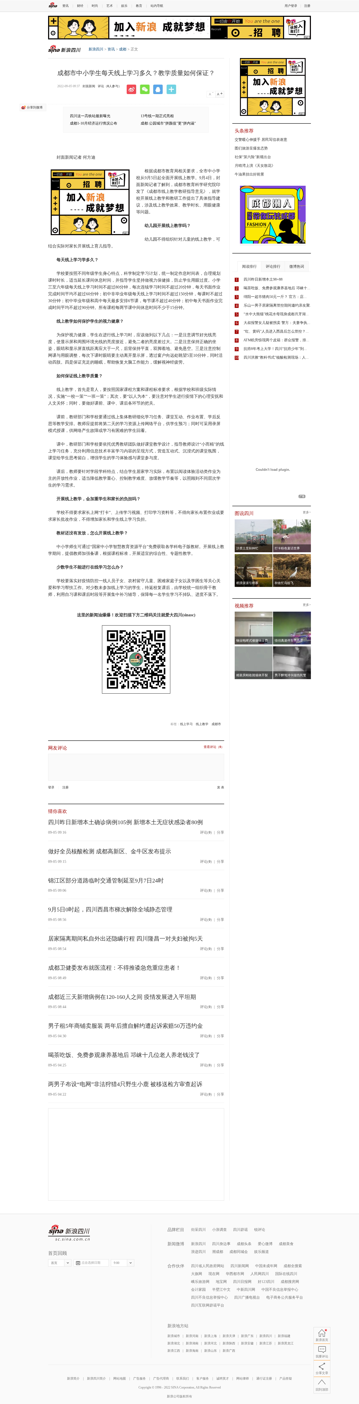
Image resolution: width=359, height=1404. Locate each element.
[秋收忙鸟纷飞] (292, 556)
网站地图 (119, 1378)
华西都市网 (235, 1274)
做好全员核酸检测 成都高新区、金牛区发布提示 (109, 851)
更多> (307, 512)
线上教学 (202, 724)
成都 (122, 49)
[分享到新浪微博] (133, 89)
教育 (139, 6)
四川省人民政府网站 (207, 1266)
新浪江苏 (265, 1343)
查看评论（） (214, 747)
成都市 (216, 724)
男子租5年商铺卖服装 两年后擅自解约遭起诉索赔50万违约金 (125, 1026)
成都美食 (286, 1244)
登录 (51, 787)
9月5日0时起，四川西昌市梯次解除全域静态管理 (110, 909)
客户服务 (202, 1378)
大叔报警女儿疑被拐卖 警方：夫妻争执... (277, 323)
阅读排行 (249, 267)
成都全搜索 (293, 1266)
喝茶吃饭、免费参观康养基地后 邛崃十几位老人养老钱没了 (124, 1055)
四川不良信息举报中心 (209, 1297)
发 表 (220, 787)
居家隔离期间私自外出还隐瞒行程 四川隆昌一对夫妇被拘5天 (125, 938)
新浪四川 (64, 49)
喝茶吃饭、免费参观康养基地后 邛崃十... (277, 288)
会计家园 (198, 1290)
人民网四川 (259, 1274)
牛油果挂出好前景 (249, 174)
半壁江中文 (221, 1290)
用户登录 (291, 6)
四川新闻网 (239, 1266)
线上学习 (186, 724)
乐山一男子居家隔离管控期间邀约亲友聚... (278, 305)
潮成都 (217, 1252)
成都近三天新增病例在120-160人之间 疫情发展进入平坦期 (122, 997)
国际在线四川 (286, 1274)
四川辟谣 (240, 1230)
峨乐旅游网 (200, 1282)
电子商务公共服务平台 (284, 1297)
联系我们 (182, 1378)
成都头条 (244, 1244)
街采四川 (198, 1230)
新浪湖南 (192, 1343)
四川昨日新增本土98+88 (263, 279)
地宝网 (221, 1282)
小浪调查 (219, 1230)
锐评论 (259, 1230)
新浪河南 (192, 1336)
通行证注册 (264, 1378)
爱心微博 (265, 1244)
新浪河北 (210, 1343)
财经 (80, 6)
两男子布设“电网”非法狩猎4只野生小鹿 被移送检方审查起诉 (125, 1084)
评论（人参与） (109, 86)
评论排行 (273, 267)
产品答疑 (285, 1378)
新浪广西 (229, 1351)
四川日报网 (242, 1282)
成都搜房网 (290, 1282)
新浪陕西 (229, 1343)
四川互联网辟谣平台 (207, 1305)
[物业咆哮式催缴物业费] (268, 613)
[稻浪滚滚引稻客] (254, 556)
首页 (54, 1263)
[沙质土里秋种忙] (254, 521)
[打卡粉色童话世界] (292, 521)
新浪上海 (210, 1336)
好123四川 (266, 1282)
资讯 (65, 6)
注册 (307, 6)
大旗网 (196, 1274)
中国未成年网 (266, 1266)
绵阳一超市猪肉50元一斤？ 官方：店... (275, 297)
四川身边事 (221, 1244)
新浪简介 (73, 1378)
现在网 (213, 1274)
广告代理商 (161, 1378)
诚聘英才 (222, 1378)
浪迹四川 (198, 1252)
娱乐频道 (261, 1252)
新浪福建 (284, 1336)
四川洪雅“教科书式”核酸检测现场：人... (276, 357)
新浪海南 (192, 1351)
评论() (206, 832)
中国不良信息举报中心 (279, 1290)
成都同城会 (238, 1252)
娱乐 (124, 6)
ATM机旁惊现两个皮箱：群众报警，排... (276, 340)
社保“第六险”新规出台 (253, 157)
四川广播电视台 (247, 1297)
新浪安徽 (247, 1343)
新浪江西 (173, 1351)
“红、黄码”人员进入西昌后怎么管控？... (276, 331)
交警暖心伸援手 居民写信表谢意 (261, 140)
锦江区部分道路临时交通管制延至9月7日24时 (106, 880)
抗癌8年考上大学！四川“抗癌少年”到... (275, 349)
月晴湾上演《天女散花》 (255, 166)
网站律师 (242, 1378)
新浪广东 (247, 1336)
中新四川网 (246, 1290)
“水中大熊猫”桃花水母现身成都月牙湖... (276, 314)
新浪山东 (210, 1351)
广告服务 (139, 1378)
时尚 (95, 6)
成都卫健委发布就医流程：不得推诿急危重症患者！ (114, 967)
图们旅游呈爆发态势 (251, 148)
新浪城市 (173, 1336)
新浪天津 (229, 1336)
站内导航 (157, 6)
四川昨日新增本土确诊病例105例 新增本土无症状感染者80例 (125, 822)
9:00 (116, 1263)
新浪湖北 (173, 1343)
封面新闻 (89, 86)
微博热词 (296, 267)
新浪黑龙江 (286, 1343)
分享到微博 (35, 107)
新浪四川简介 (96, 1378)
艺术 (109, 6)
